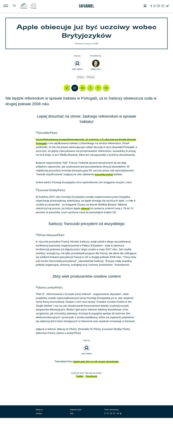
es (106, 88)
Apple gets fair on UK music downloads (96, 361)
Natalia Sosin (96, 69)
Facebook (91, 376)
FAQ (72, 414)
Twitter (80, 376)
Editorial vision (75, 410)
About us (39, 410)
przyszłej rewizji (104, 174)
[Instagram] (158, 6)
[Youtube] (162, 6)
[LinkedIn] (121, 413)
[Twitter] (154, 6)
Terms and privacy (111, 410)
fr (98, 88)
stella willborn (77, 69)
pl (14, 5)
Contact (39, 414)
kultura (81, 77)
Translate (33, 8)
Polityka (91, 77)
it (90, 88)
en (74, 88)
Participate (23, 8)
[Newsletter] (167, 6)
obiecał (85, 208)
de (82, 88)
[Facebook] (151, 6)
